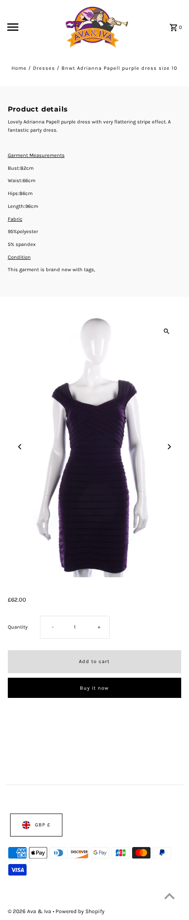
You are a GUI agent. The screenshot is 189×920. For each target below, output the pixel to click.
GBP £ (42, 825)
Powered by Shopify (80, 911)
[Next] (168, 446)
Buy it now (94, 688)
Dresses (44, 68)
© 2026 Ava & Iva (30, 911)
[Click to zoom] (166, 331)
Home (19, 68)
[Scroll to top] (169, 896)
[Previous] (20, 446)
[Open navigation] (25, 27)
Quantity (18, 627)
